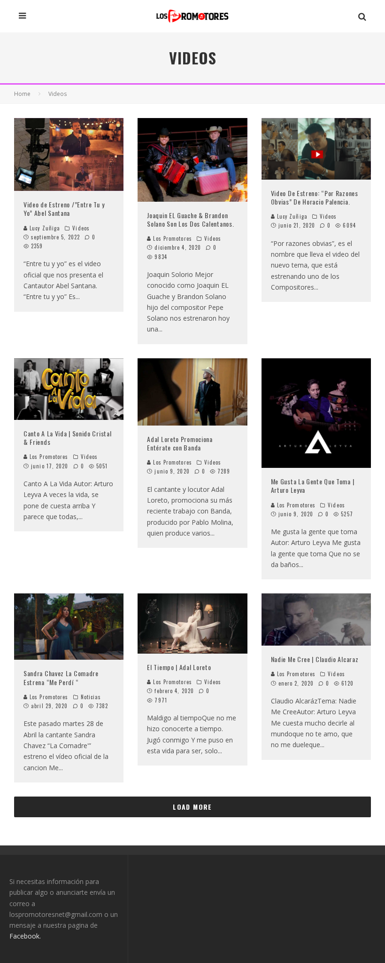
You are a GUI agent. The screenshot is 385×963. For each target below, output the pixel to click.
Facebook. (25, 935)
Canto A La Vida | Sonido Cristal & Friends (67, 437)
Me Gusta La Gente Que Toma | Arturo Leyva (312, 485)
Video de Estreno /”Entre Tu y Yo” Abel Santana (63, 208)
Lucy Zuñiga (44, 228)
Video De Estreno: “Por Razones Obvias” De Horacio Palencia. (314, 197)
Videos (81, 228)
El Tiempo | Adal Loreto (179, 667)
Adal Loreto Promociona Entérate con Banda (179, 443)
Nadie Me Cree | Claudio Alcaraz (315, 659)
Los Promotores (171, 238)
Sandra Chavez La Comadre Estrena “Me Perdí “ (61, 677)
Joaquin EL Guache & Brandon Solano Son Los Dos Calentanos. (190, 219)
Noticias (91, 697)
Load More (192, 807)
